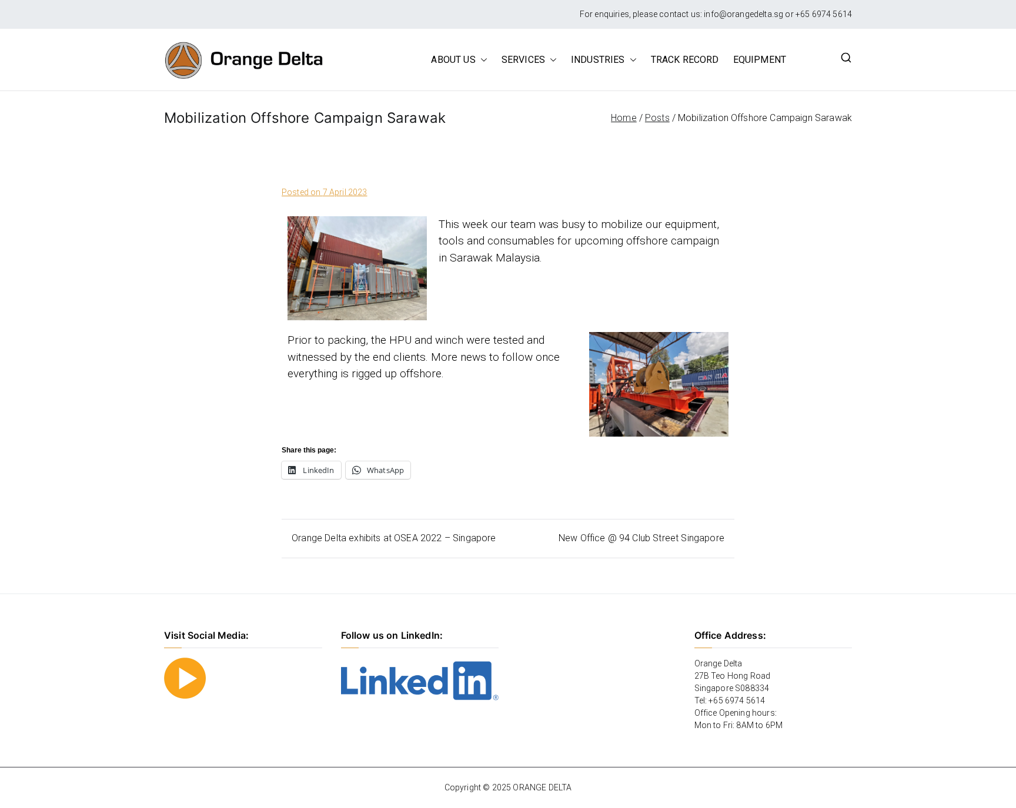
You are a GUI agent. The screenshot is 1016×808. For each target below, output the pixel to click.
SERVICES (523, 59)
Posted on (324, 192)
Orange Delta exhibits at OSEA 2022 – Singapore (394, 538)
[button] (481, 60)
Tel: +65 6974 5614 (730, 700)
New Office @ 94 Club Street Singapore (641, 538)
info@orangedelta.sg (743, 14)
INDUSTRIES (598, 59)
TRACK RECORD (685, 59)
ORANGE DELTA (542, 787)
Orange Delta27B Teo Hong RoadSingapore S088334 (732, 676)
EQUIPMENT (759, 59)
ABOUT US (453, 59)
